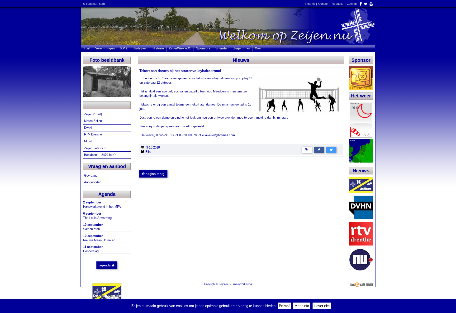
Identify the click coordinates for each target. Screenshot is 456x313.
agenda (105, 265)
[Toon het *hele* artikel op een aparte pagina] (306, 149)
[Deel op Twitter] (331, 149)
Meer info (301, 306)
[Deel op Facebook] (319, 149)
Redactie (337, 3)
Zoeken (352, 3)
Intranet (310, 3)
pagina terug (155, 174)
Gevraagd (91, 175)
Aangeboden (93, 182)
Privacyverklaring (242, 284)
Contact (323, 3)
